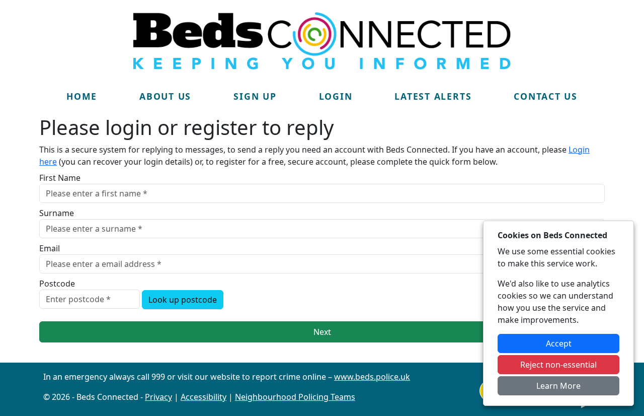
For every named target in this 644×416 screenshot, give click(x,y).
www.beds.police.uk (372, 376)
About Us (165, 96)
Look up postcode (182, 299)
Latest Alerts (432, 96)
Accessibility (203, 396)
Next (322, 331)
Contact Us (546, 96)
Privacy (158, 396)
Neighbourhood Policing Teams (295, 396)
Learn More (558, 385)
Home (81, 96)
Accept (559, 343)
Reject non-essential (558, 364)
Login (336, 96)
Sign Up (254, 96)
